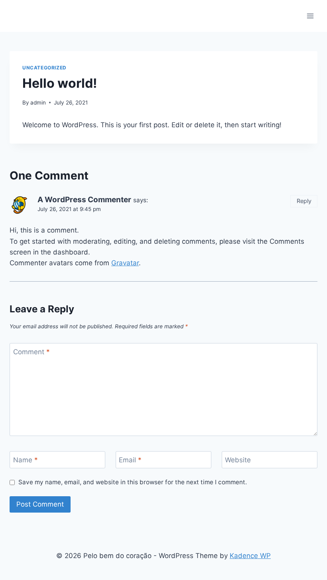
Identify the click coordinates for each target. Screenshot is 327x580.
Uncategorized (44, 68)
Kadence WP (250, 556)
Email (130, 460)
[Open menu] (310, 16)
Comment (31, 352)
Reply (304, 200)
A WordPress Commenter (84, 199)
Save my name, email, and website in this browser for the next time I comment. (132, 482)
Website (238, 460)
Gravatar (125, 263)
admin (38, 102)
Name (25, 460)
